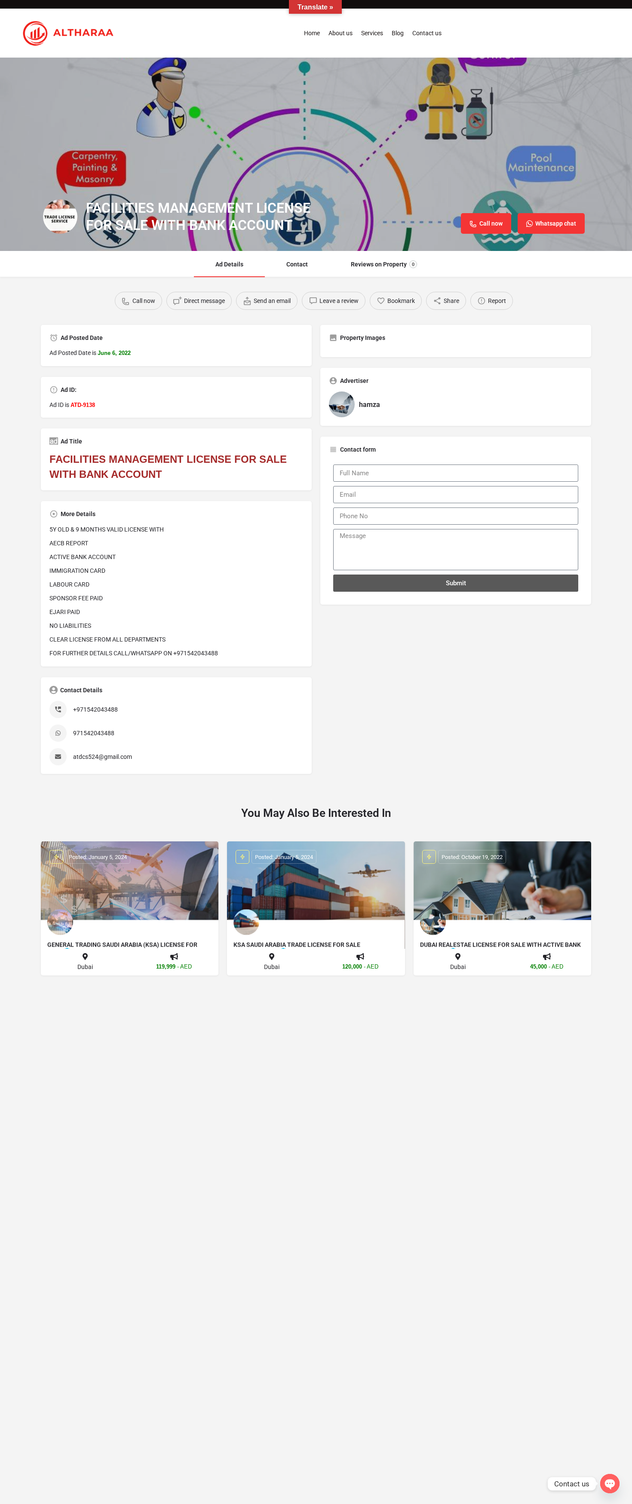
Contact (297, 264)
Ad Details (229, 264)
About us (340, 33)
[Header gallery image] (316, 154)
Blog (398, 33)
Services (372, 33)
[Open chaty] (610, 1483)
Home (312, 33)
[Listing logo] (60, 216)
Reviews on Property (382, 264)
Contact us (427, 33)
